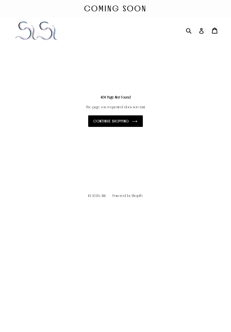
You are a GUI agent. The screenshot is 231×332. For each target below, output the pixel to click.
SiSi (104, 195)
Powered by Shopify (127, 195)
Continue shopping (111, 121)
